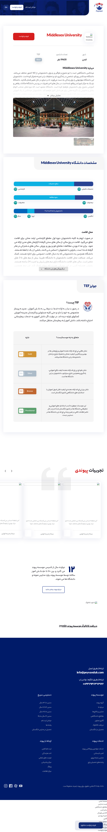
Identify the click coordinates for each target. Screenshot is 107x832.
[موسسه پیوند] (99, 11)
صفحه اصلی (103, 801)
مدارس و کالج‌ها (98, 711)
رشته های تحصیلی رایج (96, 762)
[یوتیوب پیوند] (20, 787)
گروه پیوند (100, 702)
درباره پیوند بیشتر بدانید (53, 589)
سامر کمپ (103, 810)
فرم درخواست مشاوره (88, 825)
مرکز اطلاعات (46, 771)
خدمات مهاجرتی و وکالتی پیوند (93, 749)
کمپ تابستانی (99, 753)
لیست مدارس (102, 804)
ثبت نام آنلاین (46, 749)
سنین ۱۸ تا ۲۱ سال (45, 711)
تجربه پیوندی (102, 816)
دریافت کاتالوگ (98, 725)
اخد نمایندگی (46, 753)
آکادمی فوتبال (102, 813)
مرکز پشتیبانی (46, 762)
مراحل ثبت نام (30, 7)
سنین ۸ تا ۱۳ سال (45, 702)
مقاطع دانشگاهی (97, 716)
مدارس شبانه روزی (97, 757)
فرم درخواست (17, 7)
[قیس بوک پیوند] (10, 787)
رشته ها (48, 725)
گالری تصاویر (99, 720)
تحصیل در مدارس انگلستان (41, 729)
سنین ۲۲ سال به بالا (44, 716)
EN (6, 7)
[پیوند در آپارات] (15, 787)
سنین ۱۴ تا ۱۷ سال (45, 707)
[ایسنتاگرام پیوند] (5, 787)
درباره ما (101, 707)
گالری (105, 818)
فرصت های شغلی (45, 757)
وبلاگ (49, 766)
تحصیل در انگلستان (97, 729)
